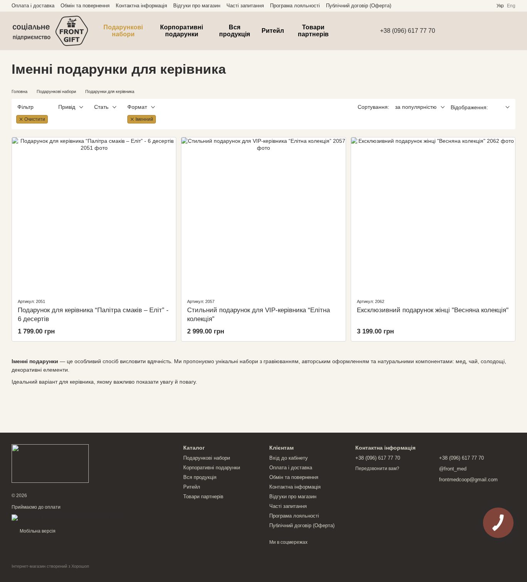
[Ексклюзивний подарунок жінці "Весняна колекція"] (433, 214)
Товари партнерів (313, 30)
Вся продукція (234, 30)
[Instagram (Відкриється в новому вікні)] (458, 6)
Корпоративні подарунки (181, 30)
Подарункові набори (123, 30)
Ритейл (273, 30)
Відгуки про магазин (196, 5)
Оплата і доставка (33, 5)
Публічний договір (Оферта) (358, 5)
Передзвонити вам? (377, 468)
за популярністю (416, 107)
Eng (511, 5)
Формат (137, 107)
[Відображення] (501, 107)
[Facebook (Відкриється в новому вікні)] (476, 6)
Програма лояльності (295, 5)
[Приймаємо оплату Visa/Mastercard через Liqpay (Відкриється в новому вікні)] (68, 517)
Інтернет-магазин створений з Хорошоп (50, 566)
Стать (101, 107)
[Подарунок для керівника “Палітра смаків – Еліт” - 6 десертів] (94, 214)
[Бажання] (449, 31)
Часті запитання (245, 5)
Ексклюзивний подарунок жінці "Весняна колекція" (432, 310)
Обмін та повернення (85, 5)
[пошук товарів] (355, 31)
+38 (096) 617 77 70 (407, 31)
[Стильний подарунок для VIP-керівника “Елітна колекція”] (263, 214)
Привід (66, 107)
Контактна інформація (141, 5)
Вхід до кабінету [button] (288, 458)
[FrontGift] (50, 463)
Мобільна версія (37, 531)
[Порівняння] (469, 31)
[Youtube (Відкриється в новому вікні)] (486, 6)
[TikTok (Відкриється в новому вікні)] (467, 6)
